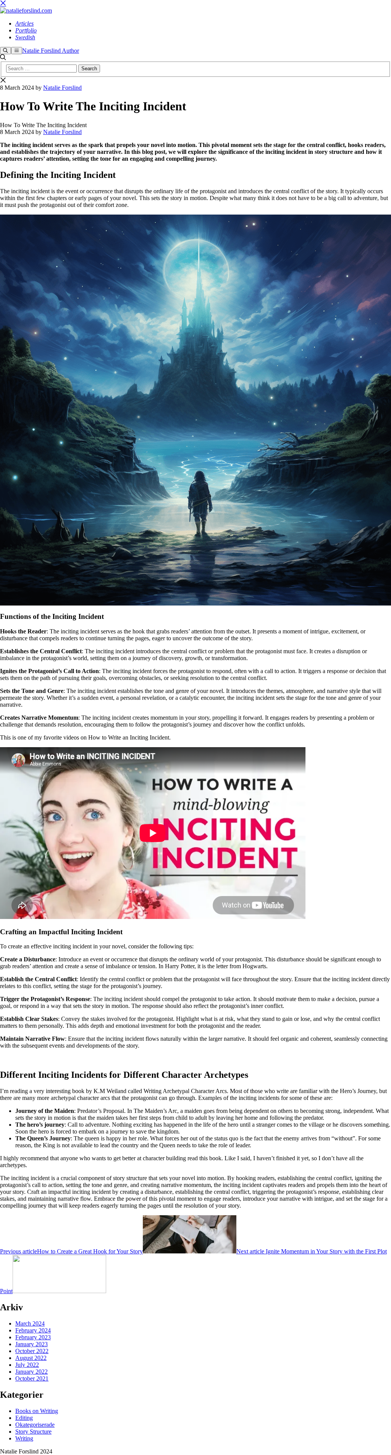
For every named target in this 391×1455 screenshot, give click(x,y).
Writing (24, 1438)
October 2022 (31, 1351)
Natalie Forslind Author (50, 50)
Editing (24, 1418)
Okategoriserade (35, 1424)
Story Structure (33, 1431)
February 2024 (33, 1330)
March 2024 (30, 1323)
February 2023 (33, 1337)
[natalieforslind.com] (26, 10)
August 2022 (31, 1358)
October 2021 (31, 1378)
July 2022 (27, 1364)
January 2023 (31, 1344)
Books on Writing (36, 1411)
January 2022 (31, 1371)
